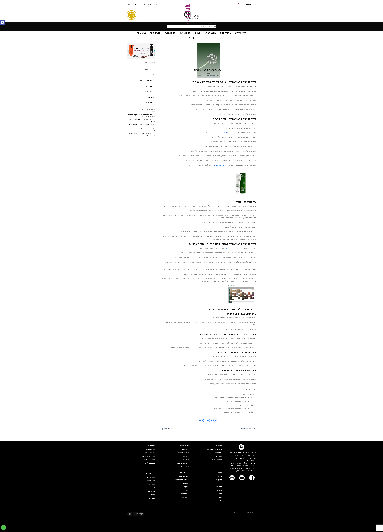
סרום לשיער (168, 429)
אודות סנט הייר (146, 4)
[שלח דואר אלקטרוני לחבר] (208, 420)
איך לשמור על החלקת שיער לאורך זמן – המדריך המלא (142, 129)
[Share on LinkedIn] (201, 420)
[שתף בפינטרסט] (204, 420)
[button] (2, 22)
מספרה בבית (148, 103)
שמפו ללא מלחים (230, 248)
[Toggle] (131, 69)
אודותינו (223, 515)
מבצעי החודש (148, 75)
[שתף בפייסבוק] (215, 420)
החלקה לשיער (148, 69)
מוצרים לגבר (148, 91)
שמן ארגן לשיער (219, 165)
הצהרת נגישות (230, 515)
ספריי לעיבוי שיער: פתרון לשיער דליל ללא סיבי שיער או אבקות (141, 134)
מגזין (128, 4)
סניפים (136, 4)
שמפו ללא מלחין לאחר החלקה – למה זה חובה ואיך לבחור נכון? (141, 115)
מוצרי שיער (225, 132)
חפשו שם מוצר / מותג (210, 23)
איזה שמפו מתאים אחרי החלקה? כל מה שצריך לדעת (141, 125)
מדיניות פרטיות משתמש (243, 515)
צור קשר (157, 4)
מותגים (150, 97)
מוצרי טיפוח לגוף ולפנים (145, 80)
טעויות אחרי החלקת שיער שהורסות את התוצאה (142, 120)
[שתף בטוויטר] (212, 420)
